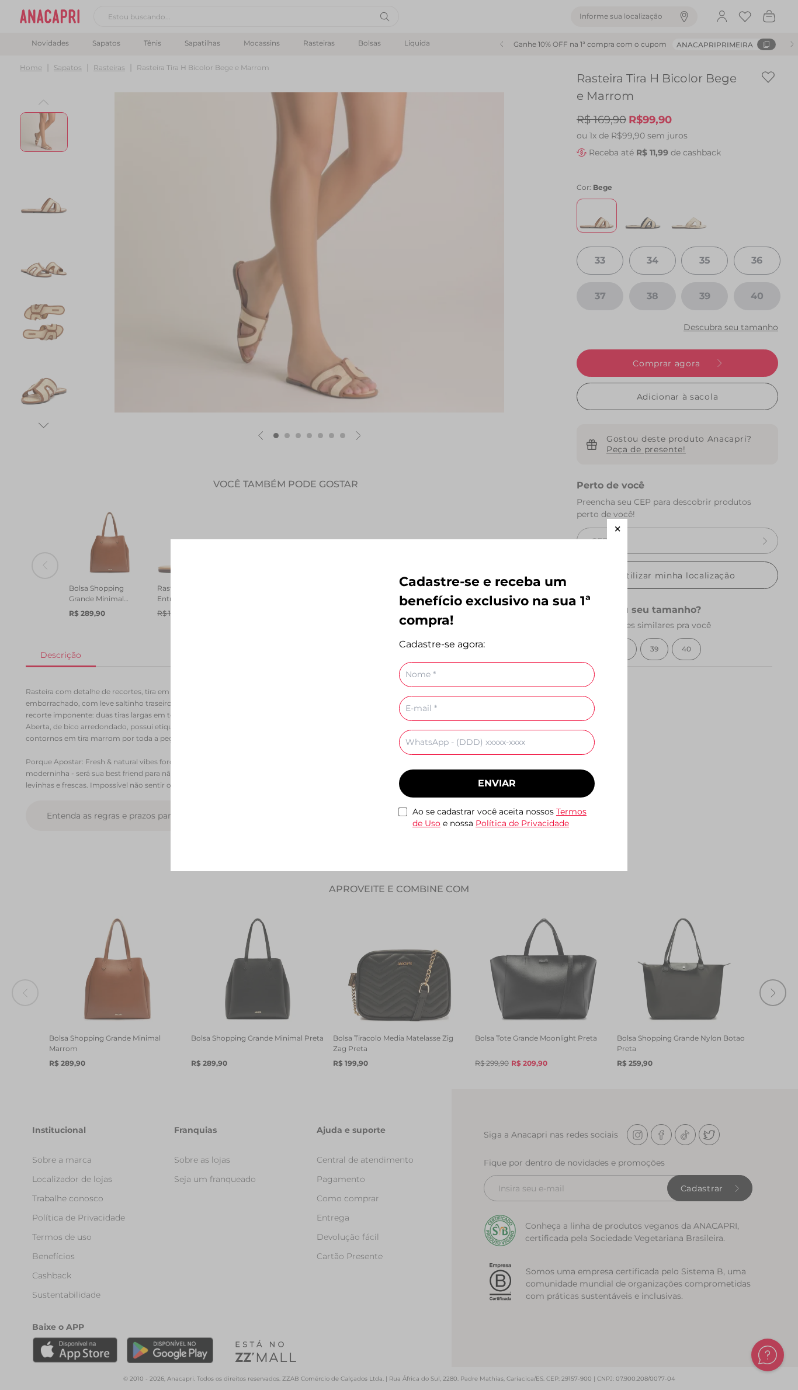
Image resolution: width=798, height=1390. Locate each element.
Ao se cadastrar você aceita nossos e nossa (499, 817)
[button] (617, 529)
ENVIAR (497, 783)
